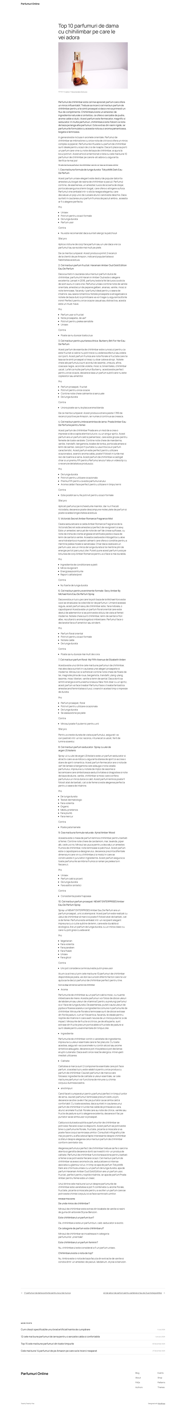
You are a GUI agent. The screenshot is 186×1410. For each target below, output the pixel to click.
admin (67, 92)
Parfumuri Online (30, 3)
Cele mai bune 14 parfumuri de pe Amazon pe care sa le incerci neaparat (59, 1351)
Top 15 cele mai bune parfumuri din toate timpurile (47, 1343)
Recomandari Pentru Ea (79, 92)
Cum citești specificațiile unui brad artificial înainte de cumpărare (55, 1329)
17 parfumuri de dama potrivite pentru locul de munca (47, 1293)
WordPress (161, 1403)
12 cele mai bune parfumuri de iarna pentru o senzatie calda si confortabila (60, 1336)
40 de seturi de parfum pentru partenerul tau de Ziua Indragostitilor (132, 1293)
